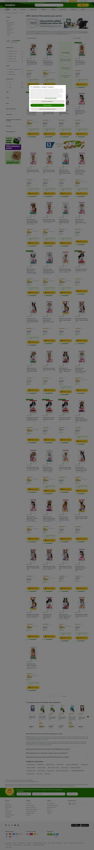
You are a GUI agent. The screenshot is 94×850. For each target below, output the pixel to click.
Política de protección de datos (50, 98)
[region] (47, 98)
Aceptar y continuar (47, 105)
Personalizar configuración (47, 101)
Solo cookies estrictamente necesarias (47, 109)
